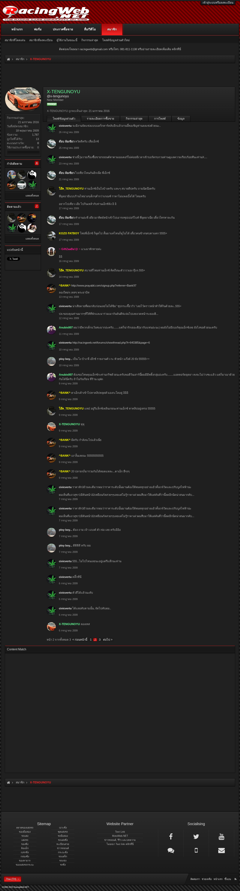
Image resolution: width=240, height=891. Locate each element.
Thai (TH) (11, 879)
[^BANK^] (11, 185)
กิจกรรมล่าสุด (134, 118)
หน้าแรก (17, 29)
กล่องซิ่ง (25, 856)
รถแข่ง (62, 860)
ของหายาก (25, 860)
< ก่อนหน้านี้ (79, 639)
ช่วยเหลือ (207, 879)
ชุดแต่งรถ (63, 831)
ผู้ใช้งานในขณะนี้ (67, 40)
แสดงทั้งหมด (32, 195)
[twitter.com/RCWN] (196, 836)
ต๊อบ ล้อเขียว (66, 141)
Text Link (120, 831)
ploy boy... (65, 358)
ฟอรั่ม (38, 29)
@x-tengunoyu (58, 96)
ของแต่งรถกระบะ (25, 864)
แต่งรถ (24, 840)
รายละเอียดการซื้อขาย (100, 118)
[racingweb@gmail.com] (221, 850)
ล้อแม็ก (25, 848)
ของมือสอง (25, 831)
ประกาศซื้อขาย (63, 29)
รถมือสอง (63, 835)
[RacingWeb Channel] (221, 836)
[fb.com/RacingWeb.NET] (170, 836)
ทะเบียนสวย (62, 844)
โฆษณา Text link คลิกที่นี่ (120, 844)
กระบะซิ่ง (63, 852)
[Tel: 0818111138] (196, 850)
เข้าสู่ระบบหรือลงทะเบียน (218, 2)
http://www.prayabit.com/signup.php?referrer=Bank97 (103, 285)
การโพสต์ (160, 118)
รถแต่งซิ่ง (63, 840)
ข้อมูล (180, 118)
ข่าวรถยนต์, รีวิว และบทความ (120, 840)
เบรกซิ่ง (25, 852)
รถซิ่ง (63, 864)
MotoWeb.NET (120, 835)
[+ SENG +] (32, 174)
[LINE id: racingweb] (170, 850)
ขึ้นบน (227, 879)
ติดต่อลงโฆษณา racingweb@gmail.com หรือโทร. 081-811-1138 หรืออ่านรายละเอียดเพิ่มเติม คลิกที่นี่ (120, 49)
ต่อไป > (107, 639)
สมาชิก (112, 29)
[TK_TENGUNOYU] (32, 228)
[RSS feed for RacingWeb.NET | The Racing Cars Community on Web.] (236, 875)
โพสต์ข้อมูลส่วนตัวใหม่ (116, 40)
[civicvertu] (32, 185)
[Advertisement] (120, 712)
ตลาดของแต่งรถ (24, 827)
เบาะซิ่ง (63, 827)
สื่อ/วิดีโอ (90, 29)
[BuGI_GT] (21, 185)
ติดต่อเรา (195, 879)
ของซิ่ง (24, 844)
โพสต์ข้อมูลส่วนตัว (64, 118)
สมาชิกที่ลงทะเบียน (40, 40)
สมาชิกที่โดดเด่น (15, 40)
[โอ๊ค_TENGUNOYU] (21, 174)
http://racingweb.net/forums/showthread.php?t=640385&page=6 (111, 342)
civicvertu (65, 125)
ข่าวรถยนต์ (63, 848)
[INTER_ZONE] (11, 174)
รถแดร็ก (62, 856)
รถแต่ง (24, 835)
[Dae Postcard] (32, 218)
